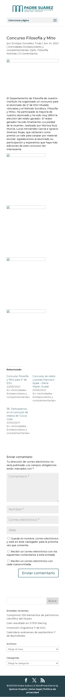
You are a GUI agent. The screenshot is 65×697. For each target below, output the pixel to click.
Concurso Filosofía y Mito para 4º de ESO (17, 380)
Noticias (12, 53)
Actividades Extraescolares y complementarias (25, 48)
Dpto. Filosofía (39, 50)
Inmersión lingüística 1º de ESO (26, 627)
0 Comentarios (28, 53)
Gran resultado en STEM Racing (26, 623)
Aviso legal (35, 689)
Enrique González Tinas (26, 43)
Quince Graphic (18, 689)
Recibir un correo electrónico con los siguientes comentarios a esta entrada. (32, 553)
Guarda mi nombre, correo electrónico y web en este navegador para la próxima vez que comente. (32, 542)
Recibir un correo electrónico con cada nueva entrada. (30, 563)
